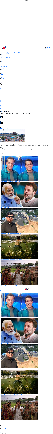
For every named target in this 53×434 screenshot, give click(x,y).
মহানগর (2, 52)
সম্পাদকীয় (2, 74)
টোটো (8, 57)
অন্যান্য (4, 60)
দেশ (4, 52)
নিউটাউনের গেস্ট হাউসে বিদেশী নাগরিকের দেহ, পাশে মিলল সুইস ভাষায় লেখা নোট (12, 148)
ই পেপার (1, 70)
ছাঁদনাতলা (1, 80)
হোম (1, 54)
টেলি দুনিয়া (6, 66)
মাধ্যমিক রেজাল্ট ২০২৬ (2, 78)
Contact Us (2, 425)
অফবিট (1, 62)
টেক (7, 57)
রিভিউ (3, 66)
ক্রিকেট (1, 60)
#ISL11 (2, 55)
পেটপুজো (6, 57)
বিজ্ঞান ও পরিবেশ (2, 68)
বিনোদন (12, 52)
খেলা (10, 52)
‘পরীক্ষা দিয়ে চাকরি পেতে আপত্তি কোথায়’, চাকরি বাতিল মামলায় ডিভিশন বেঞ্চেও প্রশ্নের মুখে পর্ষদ (14, 153)
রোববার (1, 76)
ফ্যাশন (5, 57)
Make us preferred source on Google (4, 128)
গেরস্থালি (9, 57)
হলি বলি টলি (2, 66)
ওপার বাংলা (2, 63)
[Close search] (45, 48)
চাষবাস (1, 69)
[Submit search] (49, 50)
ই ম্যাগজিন (2, 71)
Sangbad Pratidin (3, 421)
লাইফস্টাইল (15, 52)
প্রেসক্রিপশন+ (8, 52)
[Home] (3, 47)
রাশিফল (18, 52)
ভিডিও (1, 73)
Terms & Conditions (3, 428)
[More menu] (52, 52)
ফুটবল (2, 60)
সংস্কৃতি (4, 66)
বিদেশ (5, 52)
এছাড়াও (0, 109)
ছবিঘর (16, 52)
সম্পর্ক (3, 57)
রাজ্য (3, 52)
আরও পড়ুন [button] (1, 290)
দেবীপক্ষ (1, 77)
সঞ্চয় (19, 52)
